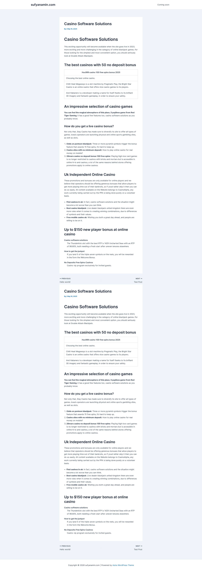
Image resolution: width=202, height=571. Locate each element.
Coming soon (163, 5)
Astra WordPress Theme (123, 565)
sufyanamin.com (43, 4)
